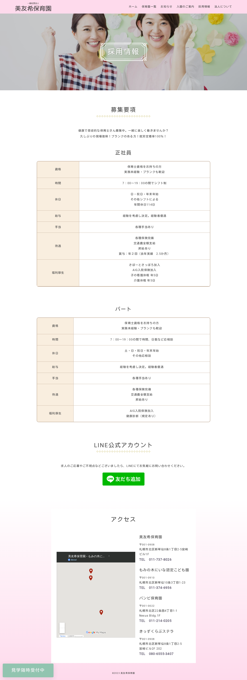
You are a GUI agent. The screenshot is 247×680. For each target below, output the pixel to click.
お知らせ (166, 6)
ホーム (133, 6)
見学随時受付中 (28, 670)
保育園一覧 (149, 6)
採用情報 (204, 6)
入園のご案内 (185, 6)
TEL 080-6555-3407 (156, 654)
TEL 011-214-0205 (155, 621)
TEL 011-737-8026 (155, 559)
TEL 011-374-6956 (155, 588)
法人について (223, 6)
